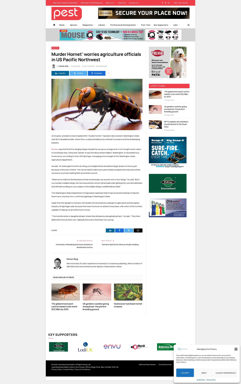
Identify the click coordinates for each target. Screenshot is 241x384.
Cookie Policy (201, 380)
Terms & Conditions (82, 369)
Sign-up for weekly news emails (65, 3)
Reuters (54, 149)
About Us (109, 3)
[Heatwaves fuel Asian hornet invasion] (128, 292)
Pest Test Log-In (180, 3)
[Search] (188, 25)
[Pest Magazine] (66, 13)
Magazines (88, 25)
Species (73, 25)
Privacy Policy (211, 380)
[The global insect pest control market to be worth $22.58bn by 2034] (65, 292)
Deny (204, 373)
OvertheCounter (165, 364)
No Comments (89, 66)
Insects (55, 48)
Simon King (64, 66)
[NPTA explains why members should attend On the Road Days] (155, 124)
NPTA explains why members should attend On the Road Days (176, 124)
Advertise (122, 3)
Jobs (176, 25)
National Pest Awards (147, 364)
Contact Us (133, 3)
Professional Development (123, 25)
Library (101, 25)
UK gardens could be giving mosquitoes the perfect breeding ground (96, 307)
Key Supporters (161, 25)
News (62, 25)
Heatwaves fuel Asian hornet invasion (128, 305)
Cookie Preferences (226, 373)
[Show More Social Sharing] (108, 73)
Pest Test (145, 25)
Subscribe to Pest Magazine (92, 3)
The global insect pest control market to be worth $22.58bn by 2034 (64, 307)
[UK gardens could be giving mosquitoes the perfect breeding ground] (97, 292)
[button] (236, 349)
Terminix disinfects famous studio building (120, 244)
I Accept (185, 373)
